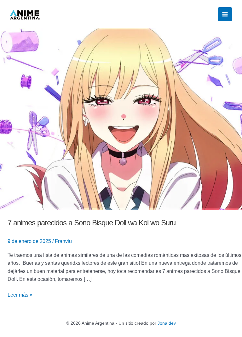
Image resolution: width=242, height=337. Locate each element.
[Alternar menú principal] (225, 14)
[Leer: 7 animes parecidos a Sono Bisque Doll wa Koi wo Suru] (121, 118)
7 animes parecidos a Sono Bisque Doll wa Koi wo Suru (92, 222)
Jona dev (167, 323)
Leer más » (20, 294)
